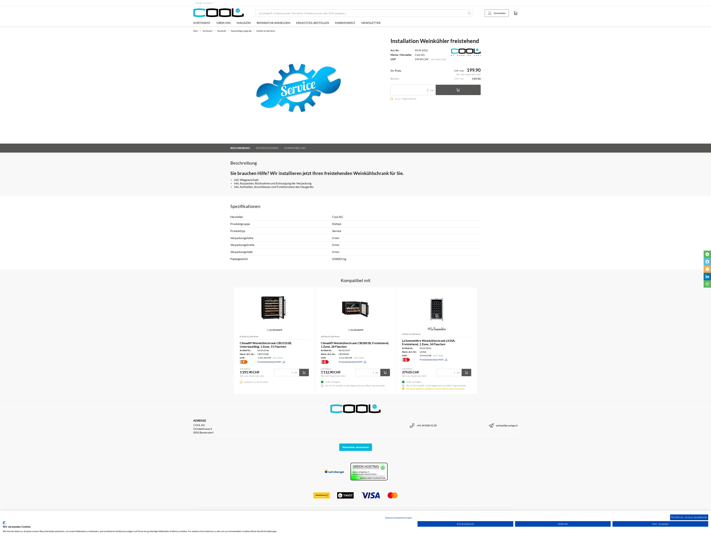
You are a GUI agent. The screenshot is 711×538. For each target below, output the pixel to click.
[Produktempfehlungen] (707, 261)
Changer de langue (203, 2)
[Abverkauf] (707, 269)
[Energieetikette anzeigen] (244, 362)
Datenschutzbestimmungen (398, 517)
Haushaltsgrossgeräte (241, 30)
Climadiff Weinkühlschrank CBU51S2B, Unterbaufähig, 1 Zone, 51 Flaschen (266, 344)
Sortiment (202, 22)
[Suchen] (469, 13)
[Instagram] (707, 284)
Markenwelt (345, 22)
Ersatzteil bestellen (312, 22)
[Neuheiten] (707, 254)
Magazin (244, 22)
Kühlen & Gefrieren (265, 30)
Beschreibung (240, 148)
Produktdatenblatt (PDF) (270, 361)
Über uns (223, 22)
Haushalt (221, 30)
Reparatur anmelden (273, 22)
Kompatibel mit (295, 148)
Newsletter (370, 22)
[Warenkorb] (515, 13)
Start (195, 30)
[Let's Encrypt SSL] (334, 472)
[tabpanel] (297, 88)
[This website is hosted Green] (369, 471)
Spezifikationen (267, 148)
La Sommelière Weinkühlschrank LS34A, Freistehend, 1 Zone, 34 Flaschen (428, 342)
